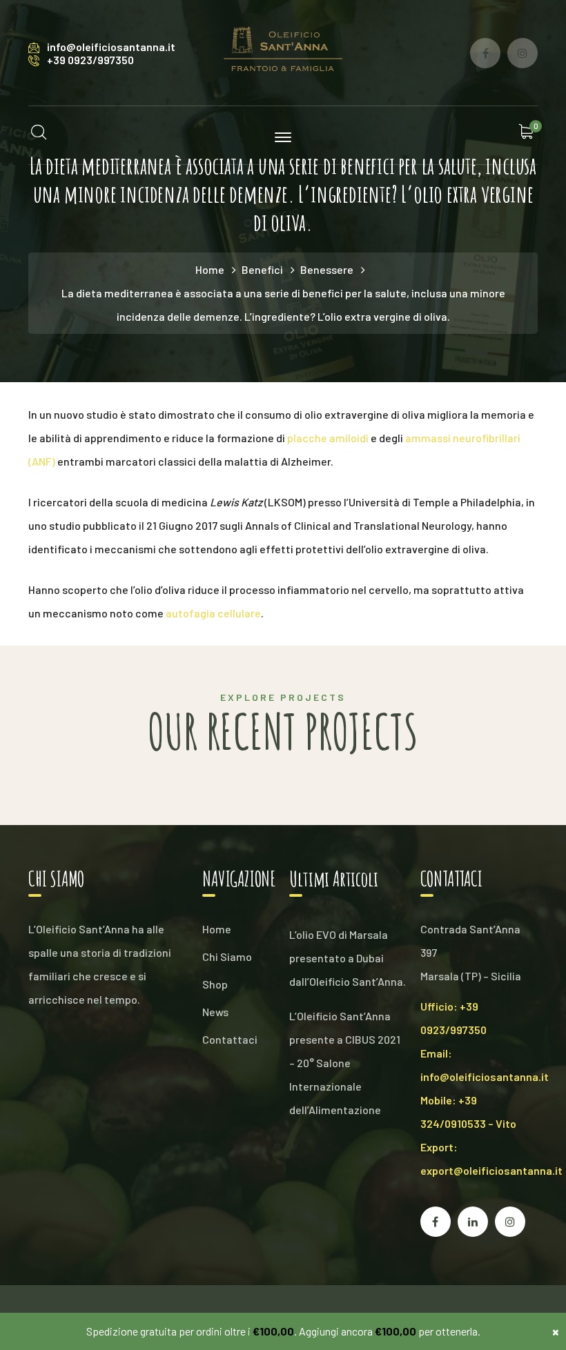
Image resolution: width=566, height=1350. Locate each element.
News (215, 1011)
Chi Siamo (227, 956)
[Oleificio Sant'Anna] (283, 51)
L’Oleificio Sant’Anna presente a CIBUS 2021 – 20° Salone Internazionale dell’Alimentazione (344, 1062)
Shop (215, 984)
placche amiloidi (328, 437)
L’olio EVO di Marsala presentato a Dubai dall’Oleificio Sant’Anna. (347, 958)
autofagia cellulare (213, 612)
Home (209, 269)
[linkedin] (473, 1222)
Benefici (262, 269)
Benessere (326, 269)
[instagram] (510, 1222)
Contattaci (229, 1039)
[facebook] (435, 1222)
